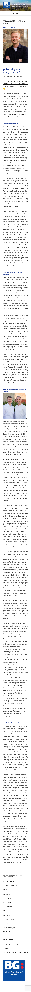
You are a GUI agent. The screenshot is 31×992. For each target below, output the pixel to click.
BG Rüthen (7, 915)
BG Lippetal (7, 902)
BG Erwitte (7, 894)
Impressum (7, 948)
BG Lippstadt (7, 907)
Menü (16, 13)
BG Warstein (7, 932)
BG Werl (6, 923)
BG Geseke (7, 898)
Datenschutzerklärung (10, 944)
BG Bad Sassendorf (10, 886)
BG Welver (19, 4)
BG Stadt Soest (8, 919)
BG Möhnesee (8, 911)
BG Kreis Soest (8, 881)
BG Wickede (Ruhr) (10, 928)
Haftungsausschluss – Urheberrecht (15, 953)
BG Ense (6, 890)
